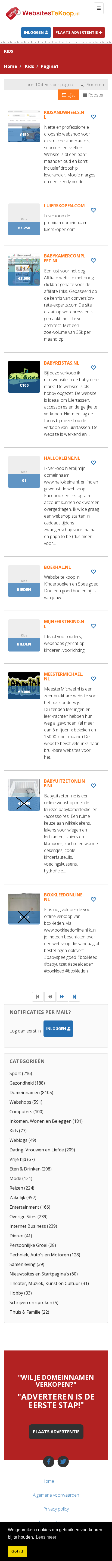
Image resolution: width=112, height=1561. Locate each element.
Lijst (70, 95)
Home (10, 66)
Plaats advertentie (77, 32)
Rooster (95, 95)
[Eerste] (37, 997)
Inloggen (34, 32)
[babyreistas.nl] (56, 404)
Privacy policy (56, 1509)
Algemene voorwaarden (56, 1495)
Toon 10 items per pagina (48, 85)
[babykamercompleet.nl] (56, 303)
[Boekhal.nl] (56, 588)
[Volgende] (62, 997)
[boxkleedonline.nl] (56, 938)
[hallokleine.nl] (56, 506)
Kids (29, 66)
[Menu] (98, 1481)
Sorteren (95, 85)
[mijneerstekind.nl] (56, 641)
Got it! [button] (17, 1551)
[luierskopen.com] (56, 224)
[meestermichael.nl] (56, 721)
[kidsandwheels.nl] (56, 152)
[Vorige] (50, 997)
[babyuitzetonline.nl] (56, 831)
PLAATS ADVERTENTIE (56, 1432)
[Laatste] (74, 997)
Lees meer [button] (46, 1537)
